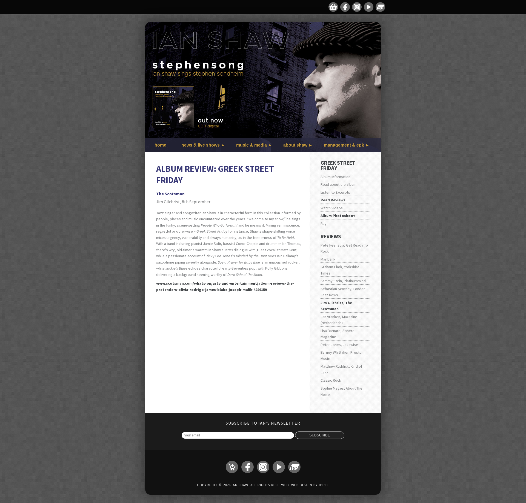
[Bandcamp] (380, 7)
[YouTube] (368, 7)
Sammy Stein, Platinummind (343, 280)
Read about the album (338, 184)
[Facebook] (345, 7)
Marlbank (328, 259)
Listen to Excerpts (335, 192)
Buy (324, 223)
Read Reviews (333, 200)
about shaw (295, 145)
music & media (251, 145)
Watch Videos (332, 207)
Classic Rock (331, 380)
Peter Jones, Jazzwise (339, 344)
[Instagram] (357, 7)
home (160, 145)
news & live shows (200, 145)
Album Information (335, 176)
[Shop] (333, 7)
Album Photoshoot (338, 215)
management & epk (344, 145)
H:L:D (323, 485)
